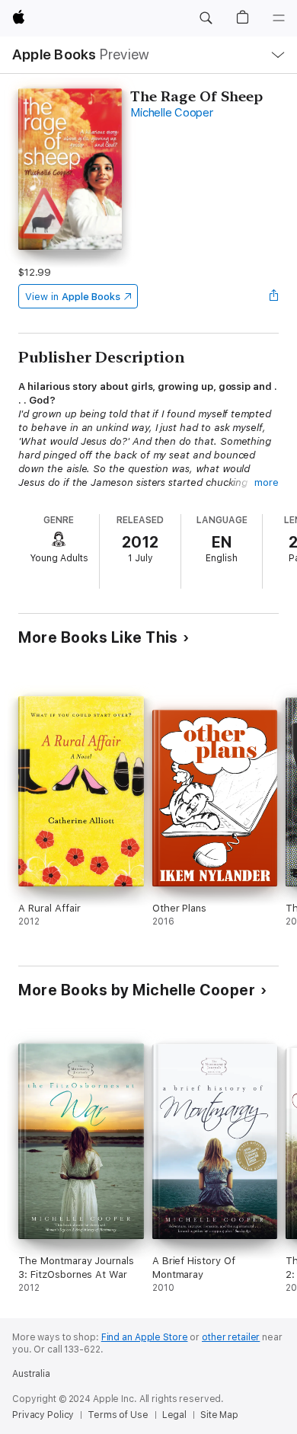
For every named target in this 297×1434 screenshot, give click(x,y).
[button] (205, 18)
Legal (174, 1415)
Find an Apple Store (144, 1337)
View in (72, 296)
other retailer (231, 1337)
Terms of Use (118, 1415)
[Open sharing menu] (274, 296)
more (266, 482)
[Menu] (278, 18)
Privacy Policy (43, 1415)
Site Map (219, 1415)
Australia (31, 1374)
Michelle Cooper (171, 113)
